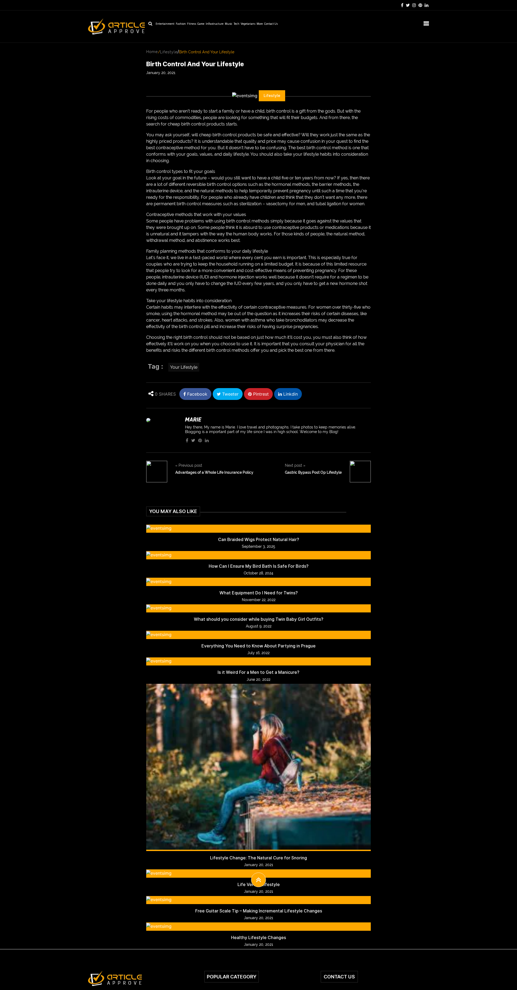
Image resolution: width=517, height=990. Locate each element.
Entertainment (165, 24)
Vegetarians (248, 24)
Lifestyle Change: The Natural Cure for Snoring (258, 857)
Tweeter (230, 394)
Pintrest (260, 394)
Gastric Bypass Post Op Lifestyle (313, 472)
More (260, 24)
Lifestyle (168, 52)
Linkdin (290, 394)
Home (152, 52)
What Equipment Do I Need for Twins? (258, 592)
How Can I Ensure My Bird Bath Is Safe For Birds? (259, 566)
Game (200, 24)
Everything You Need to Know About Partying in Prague (258, 646)
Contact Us (271, 24)
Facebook (196, 394)
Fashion (181, 24)
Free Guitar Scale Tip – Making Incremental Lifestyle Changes (258, 911)
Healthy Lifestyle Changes (258, 937)
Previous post (188, 465)
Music (228, 24)
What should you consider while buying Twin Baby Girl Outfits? (258, 619)
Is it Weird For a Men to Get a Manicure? (258, 672)
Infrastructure (214, 24)
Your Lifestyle (183, 367)
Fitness (191, 24)
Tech (236, 24)
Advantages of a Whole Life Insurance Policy (214, 472)
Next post (295, 465)
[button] (258, 880)
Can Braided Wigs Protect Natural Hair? (258, 539)
